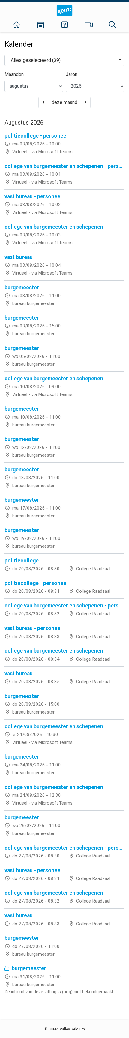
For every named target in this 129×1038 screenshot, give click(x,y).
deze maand (64, 102)
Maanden (14, 74)
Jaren (71, 74)
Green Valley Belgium (67, 1029)
